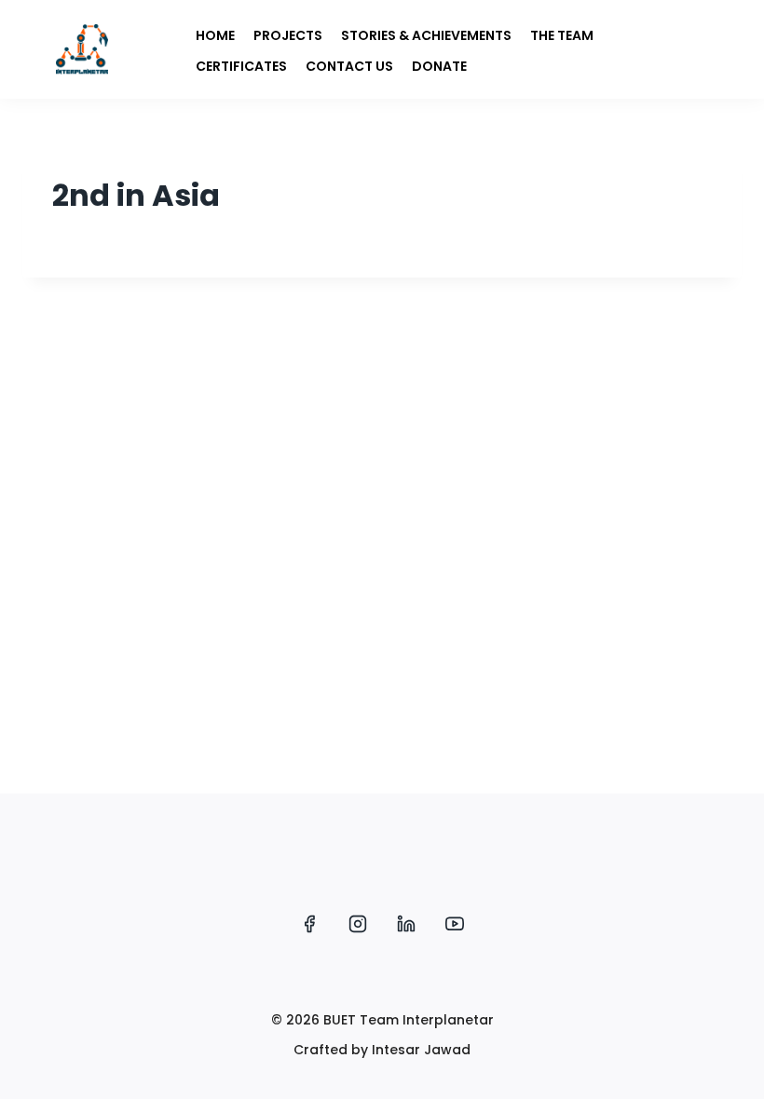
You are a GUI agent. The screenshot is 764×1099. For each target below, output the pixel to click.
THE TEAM (561, 35)
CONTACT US (349, 66)
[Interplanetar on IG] (357, 924)
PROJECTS (287, 35)
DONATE (439, 66)
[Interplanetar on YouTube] (454, 924)
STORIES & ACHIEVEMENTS (426, 35)
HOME (215, 35)
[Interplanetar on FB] (309, 924)
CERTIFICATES (241, 66)
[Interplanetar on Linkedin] (406, 924)
